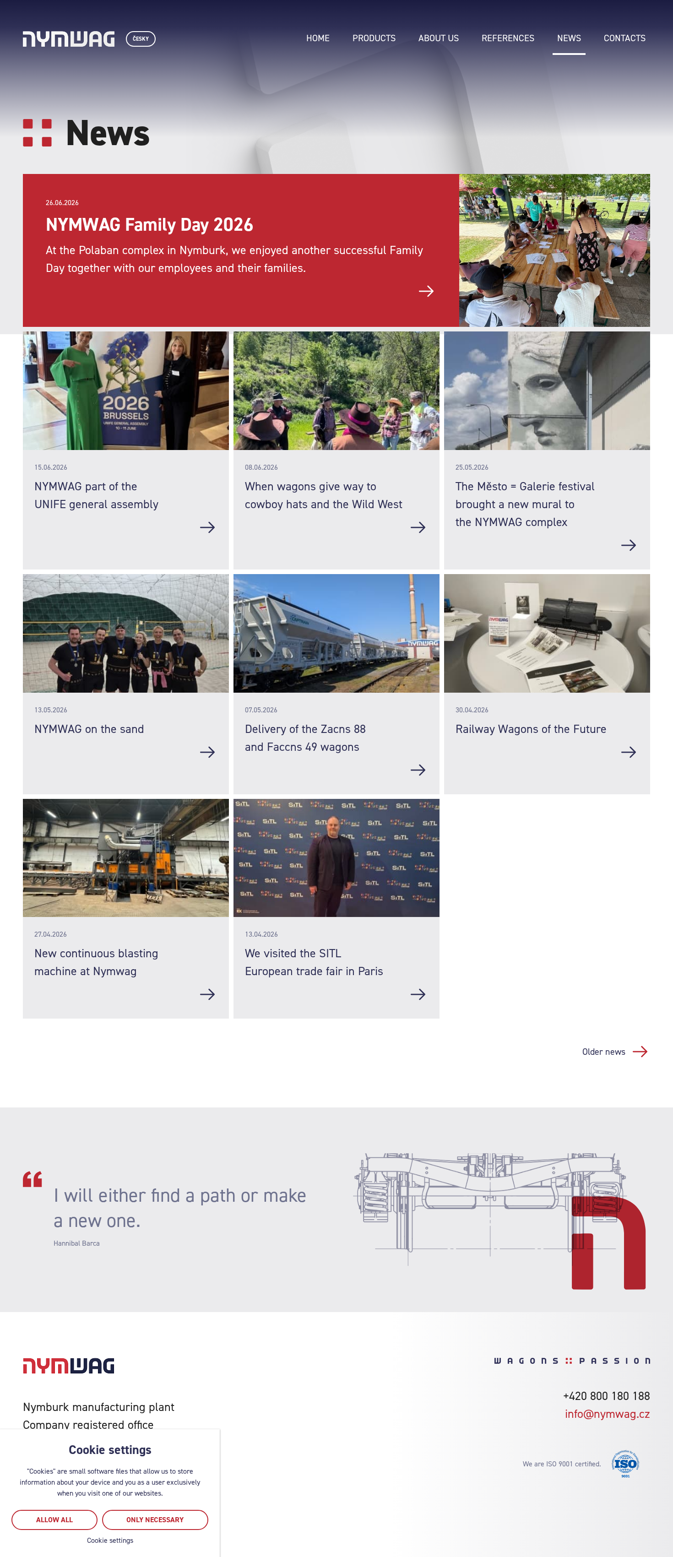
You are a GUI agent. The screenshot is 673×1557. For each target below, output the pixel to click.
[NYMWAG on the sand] (207, 752)
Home (318, 38)
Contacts (625, 38)
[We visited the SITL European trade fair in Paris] (418, 994)
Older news (603, 1051)
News (569, 38)
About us (438, 38)
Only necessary (155, 1519)
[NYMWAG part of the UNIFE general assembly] (207, 527)
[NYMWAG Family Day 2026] (426, 291)
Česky (141, 39)
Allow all (54, 1519)
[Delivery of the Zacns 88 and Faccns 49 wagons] (418, 770)
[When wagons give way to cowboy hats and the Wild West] (418, 527)
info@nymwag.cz (607, 1413)
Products (374, 38)
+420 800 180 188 (606, 1396)
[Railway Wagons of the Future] (629, 752)
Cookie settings (110, 1540)
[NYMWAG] (68, 39)
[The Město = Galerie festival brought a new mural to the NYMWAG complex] (629, 545)
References (508, 38)
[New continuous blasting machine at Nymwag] (207, 994)
